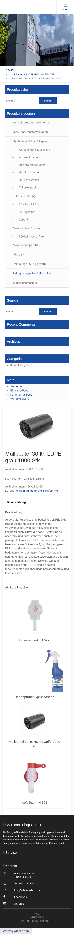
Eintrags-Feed (19, 390)
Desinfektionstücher (32, 164)
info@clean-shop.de (27, 890)
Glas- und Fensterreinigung (30, 132)
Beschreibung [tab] (16, 502)
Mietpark (18, 254)
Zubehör (24, 219)
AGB (37, 913)
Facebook (20, 897)
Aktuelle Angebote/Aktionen (31, 122)
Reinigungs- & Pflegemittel (30, 264)
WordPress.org (19, 398)
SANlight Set (27, 212)
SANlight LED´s (29, 204)
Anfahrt (19, 903)
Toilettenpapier (29, 187)
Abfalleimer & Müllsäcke (34, 149)
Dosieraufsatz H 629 (34, 640)
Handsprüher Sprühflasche (34, 697)
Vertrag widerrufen (16, 931)
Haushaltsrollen (29, 180)
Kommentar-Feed (21, 394)
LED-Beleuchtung (24, 196)
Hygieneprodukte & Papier (30, 141)
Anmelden (16, 386)
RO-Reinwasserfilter (32, 236)
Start (10, 70)
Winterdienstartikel (25, 282)
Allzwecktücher (29, 157)
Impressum (37, 917)
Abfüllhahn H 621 (34, 802)
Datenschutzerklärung (37, 920)
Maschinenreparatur (26, 245)
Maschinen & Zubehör (27, 228)
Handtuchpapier (29, 172)
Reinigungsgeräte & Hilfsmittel (35, 74)
